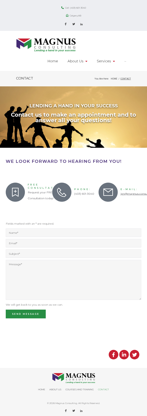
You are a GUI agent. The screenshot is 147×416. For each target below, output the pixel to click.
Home (114, 78)
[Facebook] (65, 24)
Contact (103, 389)
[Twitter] (73, 24)
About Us (55, 389)
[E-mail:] (108, 192)
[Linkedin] (124, 354)
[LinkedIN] (81, 24)
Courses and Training (79, 389)
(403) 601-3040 (78, 7)
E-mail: (129, 189)
